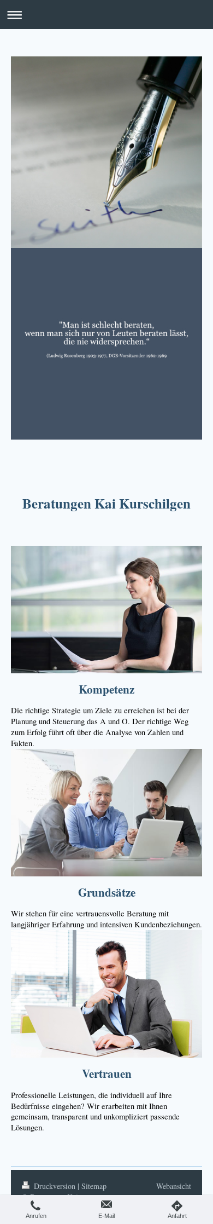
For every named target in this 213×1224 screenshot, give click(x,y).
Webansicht (173, 1186)
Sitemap (93, 1186)
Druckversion (55, 1186)
